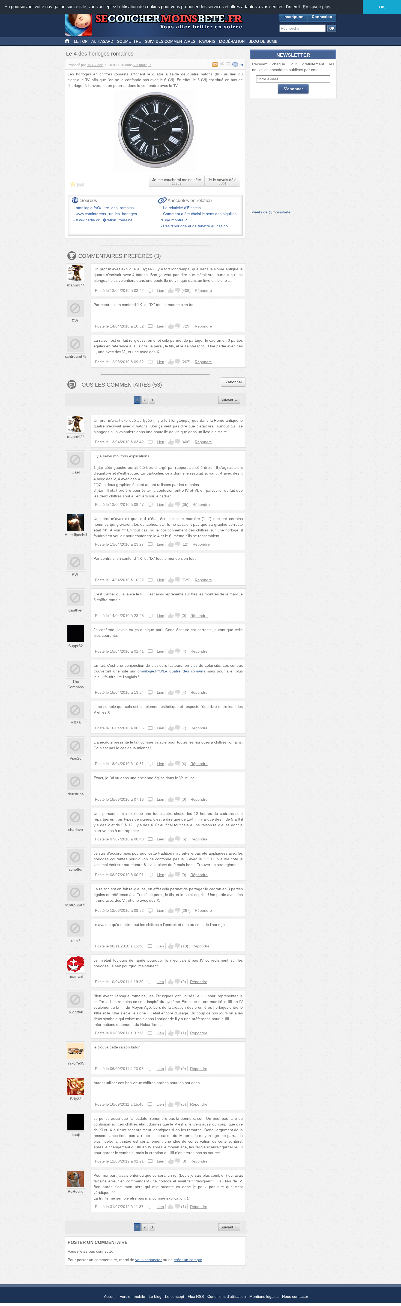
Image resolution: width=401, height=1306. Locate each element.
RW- (75, 321)
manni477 (75, 285)
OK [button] (382, 7)
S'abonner (233, 382)
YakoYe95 (75, 1063)
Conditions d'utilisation (226, 1296)
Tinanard (75, 976)
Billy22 (75, 1099)
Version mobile (132, 1296)
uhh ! (75, 940)
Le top (81, 41)
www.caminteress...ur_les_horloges (106, 214)
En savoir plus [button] (316, 7)
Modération (232, 41)
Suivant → (229, 400)
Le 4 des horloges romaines (99, 54)
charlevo (75, 829)
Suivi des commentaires (170, 41)
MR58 (75, 722)
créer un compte (188, 1260)
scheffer (76, 869)
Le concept (174, 1296)
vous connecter (148, 1260)
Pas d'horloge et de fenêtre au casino (195, 226)
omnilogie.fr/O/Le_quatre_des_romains (171, 671)
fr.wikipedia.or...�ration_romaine (104, 220)
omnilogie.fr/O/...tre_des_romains (105, 208)
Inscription (293, 16)
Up (171, 290)
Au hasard (102, 41)
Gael (75, 472)
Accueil (110, 1296)
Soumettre (129, 41)
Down (177, 290)
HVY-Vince (95, 65)
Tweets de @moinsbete (270, 212)
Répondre (203, 290)
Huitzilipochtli (76, 535)
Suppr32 (75, 646)
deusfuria (76, 794)
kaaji (76, 1134)
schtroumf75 (75, 356)
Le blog (155, 1296)
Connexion (322, 16)
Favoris (207, 41)
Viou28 (76, 758)
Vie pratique (142, 65)
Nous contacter (295, 1296)
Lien (160, 290)
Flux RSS (196, 1296)
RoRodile (75, 1191)
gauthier (75, 610)
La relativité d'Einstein (182, 208)
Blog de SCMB (263, 41)
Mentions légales (264, 1296)
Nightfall (76, 1012)
